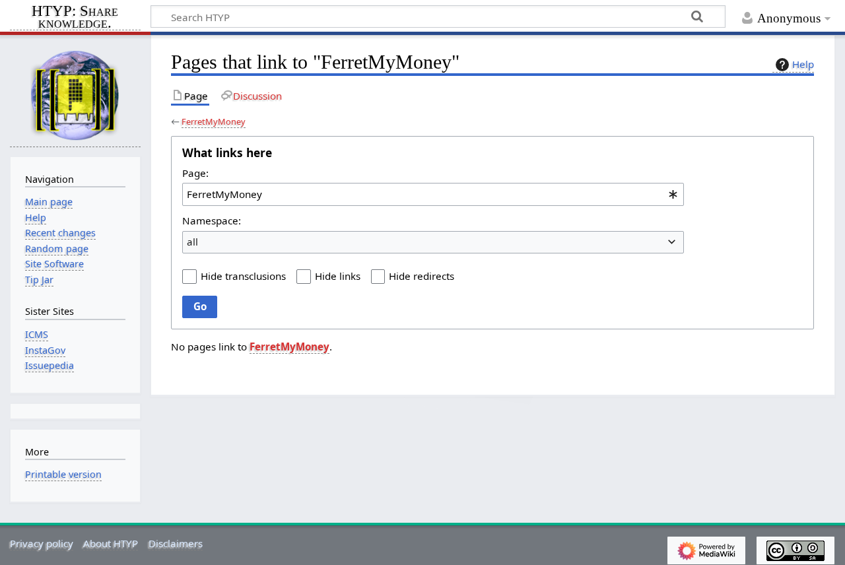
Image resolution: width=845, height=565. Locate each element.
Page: (195, 173)
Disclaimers (176, 543)
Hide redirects (421, 275)
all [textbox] (192, 241)
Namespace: (211, 220)
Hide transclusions (243, 275)
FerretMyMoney (214, 121)
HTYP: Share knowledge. (75, 17)
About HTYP (110, 543)
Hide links (337, 275)
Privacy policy (41, 543)
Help (803, 64)
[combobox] (433, 194)
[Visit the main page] (75, 94)
